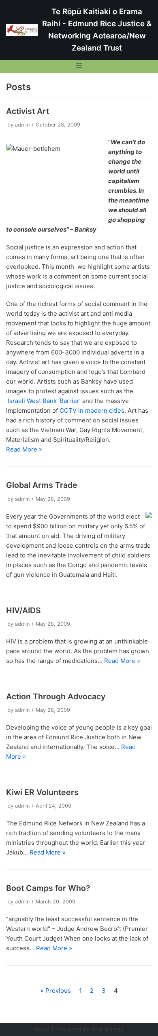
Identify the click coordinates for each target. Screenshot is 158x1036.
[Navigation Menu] (79, 65)
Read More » (24, 449)
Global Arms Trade (41, 485)
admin (22, 125)
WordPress (108, 1029)
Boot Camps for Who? (48, 888)
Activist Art (27, 111)
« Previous (56, 990)
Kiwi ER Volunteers (42, 792)
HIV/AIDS (23, 610)
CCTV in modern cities (92, 410)
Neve (42, 1029)
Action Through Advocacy (55, 696)
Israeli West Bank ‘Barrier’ (44, 401)
